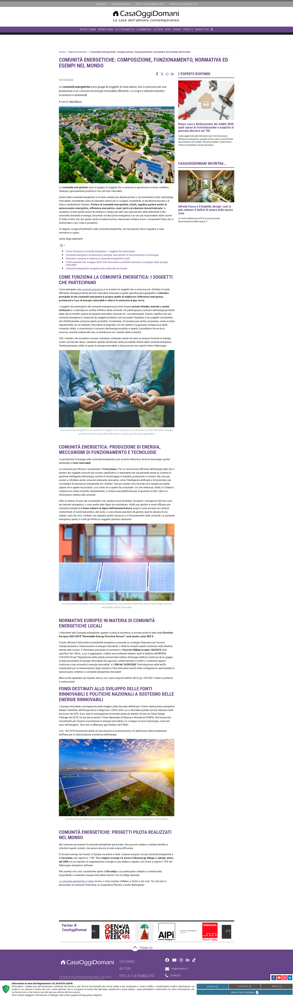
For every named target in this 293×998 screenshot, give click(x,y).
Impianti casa (105, 29)
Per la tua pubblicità (136, 976)
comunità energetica (92, 289)
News (168, 29)
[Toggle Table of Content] (62, 245)
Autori (125, 968)
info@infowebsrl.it (179, 968)
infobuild (101, 4)
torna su (145, 948)
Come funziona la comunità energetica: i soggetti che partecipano (100, 251)
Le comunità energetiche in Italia (76, 881)
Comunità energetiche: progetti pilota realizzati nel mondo (96, 268)
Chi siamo (127, 961)
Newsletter (202, 29)
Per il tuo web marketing (150, 4)
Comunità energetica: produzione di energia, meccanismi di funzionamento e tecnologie (112, 255)
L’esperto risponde (194, 74)
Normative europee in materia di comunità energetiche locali (98, 258)
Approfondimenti (78, 51)
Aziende (177, 29)
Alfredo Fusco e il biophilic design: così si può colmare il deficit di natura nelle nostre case (205, 210)
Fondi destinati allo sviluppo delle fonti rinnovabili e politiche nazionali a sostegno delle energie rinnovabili (117, 263)
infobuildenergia (120, 4)
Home (62, 51)
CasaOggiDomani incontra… (202, 163)
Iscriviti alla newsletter (183, 4)
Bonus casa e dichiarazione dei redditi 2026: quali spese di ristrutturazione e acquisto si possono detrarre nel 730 (206, 127)
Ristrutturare (88, 29)
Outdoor (158, 29)
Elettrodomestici (125, 29)
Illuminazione (144, 29)
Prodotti (188, 29)
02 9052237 (175, 975)
